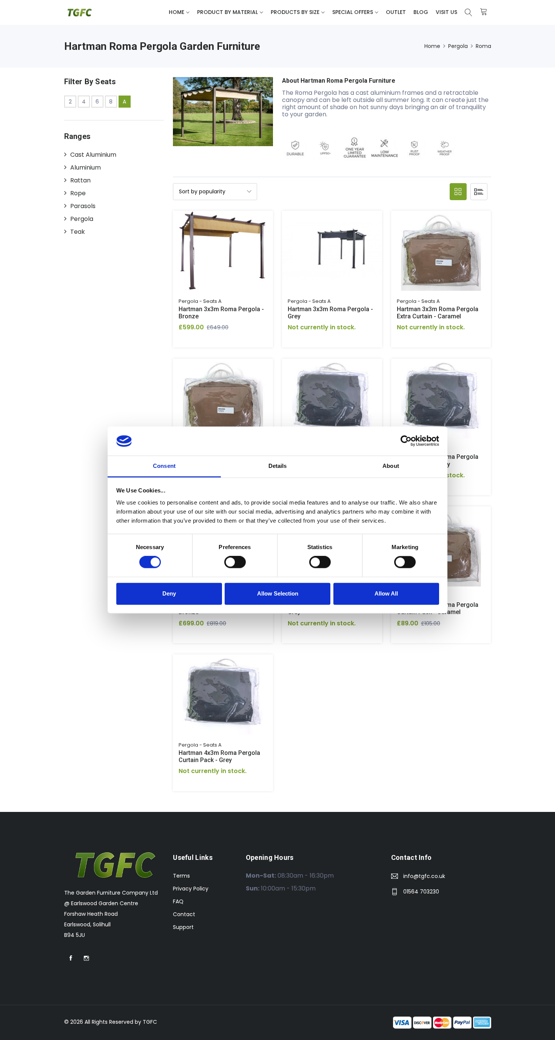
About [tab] (390, 466)
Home (176, 12)
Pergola (458, 46)
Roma (483, 46)
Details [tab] (277, 466)
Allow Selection (277, 593)
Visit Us (446, 12)
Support (183, 927)
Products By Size (295, 12)
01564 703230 (421, 891)
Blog (420, 12)
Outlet (396, 12)
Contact (184, 914)
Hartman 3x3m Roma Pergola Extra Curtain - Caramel (437, 313)
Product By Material (227, 12)
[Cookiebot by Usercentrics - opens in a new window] (406, 441)
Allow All (386, 593)
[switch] (235, 562)
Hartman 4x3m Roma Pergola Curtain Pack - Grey (219, 756)
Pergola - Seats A (200, 301)
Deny (169, 593)
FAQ (178, 901)
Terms (181, 876)
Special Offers (352, 12)
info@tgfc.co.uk (424, 876)
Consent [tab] (164, 466)
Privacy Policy (190, 888)
